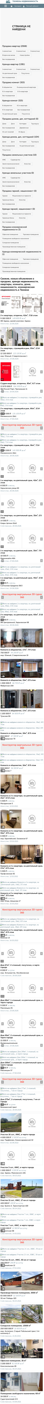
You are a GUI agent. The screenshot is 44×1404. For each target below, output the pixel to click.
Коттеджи (22, 124)
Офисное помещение (10, 234)
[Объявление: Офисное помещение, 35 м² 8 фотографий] (21, 1358)
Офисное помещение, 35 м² (13, 1361)
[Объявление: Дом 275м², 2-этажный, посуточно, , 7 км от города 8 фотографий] (22, 1091)
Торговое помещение (31, 234)
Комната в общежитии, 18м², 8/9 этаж (18, 733)
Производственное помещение (13, 247)
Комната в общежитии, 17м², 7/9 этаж (18, 650)
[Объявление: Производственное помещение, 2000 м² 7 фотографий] (21, 1290)
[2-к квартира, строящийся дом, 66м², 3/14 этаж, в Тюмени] (22, 400)
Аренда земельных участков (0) (18, 173)
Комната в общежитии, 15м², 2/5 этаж (18, 680)
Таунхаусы (35, 124)
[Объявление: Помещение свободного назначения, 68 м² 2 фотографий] (21, 1391)
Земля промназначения (10, 164)
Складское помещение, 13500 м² (15, 1326)
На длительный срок (9, 73)
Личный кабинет (32, 6)
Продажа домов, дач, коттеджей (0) (20, 119)
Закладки (17, 6)
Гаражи (5, 196)
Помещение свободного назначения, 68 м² (20, 1394)
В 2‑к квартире (7, 91)
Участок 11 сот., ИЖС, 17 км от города (17, 1200)
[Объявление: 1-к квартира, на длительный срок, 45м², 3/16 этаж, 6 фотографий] (22, 569)
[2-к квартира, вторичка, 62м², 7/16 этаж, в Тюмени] (11, 313)
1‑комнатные (6, 51)
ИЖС (4, 160)
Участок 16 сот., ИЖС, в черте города (17, 1135)
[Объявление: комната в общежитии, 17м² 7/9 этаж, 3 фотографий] (21, 647)
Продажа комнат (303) (13, 82)
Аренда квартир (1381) (13, 64)
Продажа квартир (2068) (14, 46)
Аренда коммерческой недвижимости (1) (21, 253)
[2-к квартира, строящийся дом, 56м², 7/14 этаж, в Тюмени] (22, 436)
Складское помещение (10, 242)
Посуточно (25, 73)
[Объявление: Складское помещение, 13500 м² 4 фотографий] (21, 1323)
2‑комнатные (21, 51)
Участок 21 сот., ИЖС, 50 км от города (18, 1260)
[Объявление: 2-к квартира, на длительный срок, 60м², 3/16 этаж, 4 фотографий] (22, 606)
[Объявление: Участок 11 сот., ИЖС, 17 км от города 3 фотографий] (21, 1198)
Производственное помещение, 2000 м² (19, 1293)
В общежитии (7, 87)
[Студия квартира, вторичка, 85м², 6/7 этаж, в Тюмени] (11, 381)
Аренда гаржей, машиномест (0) (18, 209)
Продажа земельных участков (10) (19, 155)
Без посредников (8, 59)
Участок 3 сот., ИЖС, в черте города (17, 1167)
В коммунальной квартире (26, 87)
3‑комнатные (35, 51)
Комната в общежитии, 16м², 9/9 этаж (18, 765)
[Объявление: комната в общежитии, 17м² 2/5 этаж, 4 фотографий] (21, 708)
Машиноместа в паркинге (21, 196)
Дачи (13, 124)
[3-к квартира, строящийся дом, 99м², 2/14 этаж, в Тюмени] (11, 346)
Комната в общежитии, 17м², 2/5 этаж (18, 711)
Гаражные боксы (8, 200)
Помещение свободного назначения (15, 238)
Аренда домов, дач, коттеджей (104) (20, 137)
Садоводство (15, 160)
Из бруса (22, 132)
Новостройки (25, 55)
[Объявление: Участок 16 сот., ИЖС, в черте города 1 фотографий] (21, 1132)
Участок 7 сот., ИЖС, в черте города (17, 1225)
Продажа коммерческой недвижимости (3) (14, 228)
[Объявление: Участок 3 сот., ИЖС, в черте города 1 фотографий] (21, 1165)
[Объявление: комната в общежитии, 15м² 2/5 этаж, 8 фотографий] (21, 678)
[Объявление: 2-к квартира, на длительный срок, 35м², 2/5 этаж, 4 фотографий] (11, 513)
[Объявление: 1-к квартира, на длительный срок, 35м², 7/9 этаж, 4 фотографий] (11, 548)
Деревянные (24, 128)
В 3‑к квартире (22, 91)
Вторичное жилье (8, 55)
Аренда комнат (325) (12, 101)
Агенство (27, 164)
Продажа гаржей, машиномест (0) (19, 191)
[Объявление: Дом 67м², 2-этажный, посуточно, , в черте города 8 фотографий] (11, 963)
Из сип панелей (8, 132)
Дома (4, 124)
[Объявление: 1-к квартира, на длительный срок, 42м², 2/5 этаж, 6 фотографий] (11, 478)
